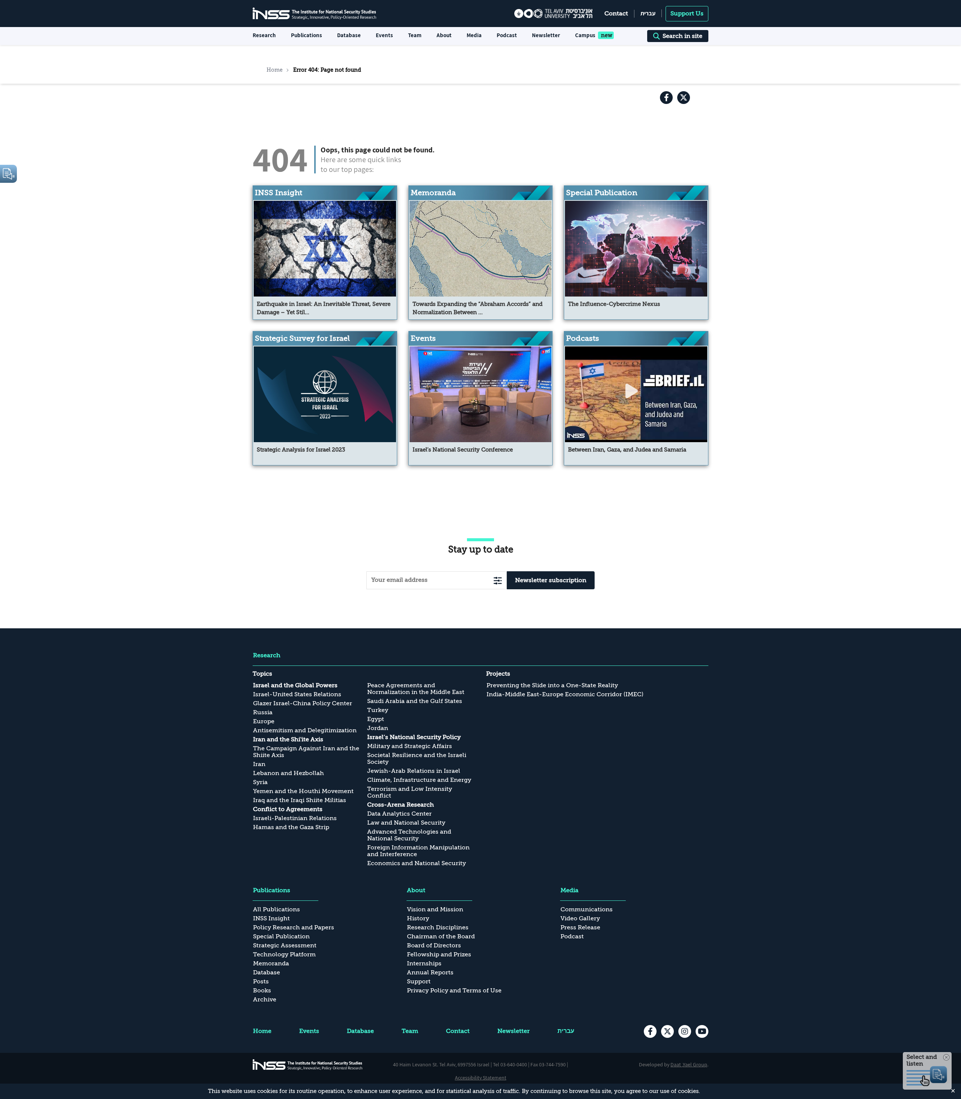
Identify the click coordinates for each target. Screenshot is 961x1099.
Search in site (682, 36)
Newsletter (546, 35)
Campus (585, 35)
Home (275, 70)
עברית (647, 13)
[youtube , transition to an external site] (702, 1031)
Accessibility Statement (480, 1077)
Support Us (686, 13)
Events (384, 35)
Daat (676, 1064)
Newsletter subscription (550, 580)
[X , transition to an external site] (683, 97)
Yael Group (695, 1064)
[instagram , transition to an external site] (684, 1031)
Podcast (507, 35)
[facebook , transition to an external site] (666, 97)
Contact (616, 13)
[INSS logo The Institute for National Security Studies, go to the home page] (307, 1064)
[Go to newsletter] (498, 580)
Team (415, 35)
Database (349, 35)
